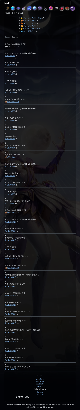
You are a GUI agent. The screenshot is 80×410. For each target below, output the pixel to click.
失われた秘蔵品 (10, 222)
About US (40, 394)
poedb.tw (40, 379)
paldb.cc (40, 386)
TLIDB (7, 2)
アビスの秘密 (10, 56)
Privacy (40, 392)
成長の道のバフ (13, 102)
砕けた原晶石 (28, 31)
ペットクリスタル (29, 20)
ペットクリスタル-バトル (32, 18)
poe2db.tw (40, 384)
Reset (7, 37)
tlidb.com (40, 381)
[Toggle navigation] (73, 3)
